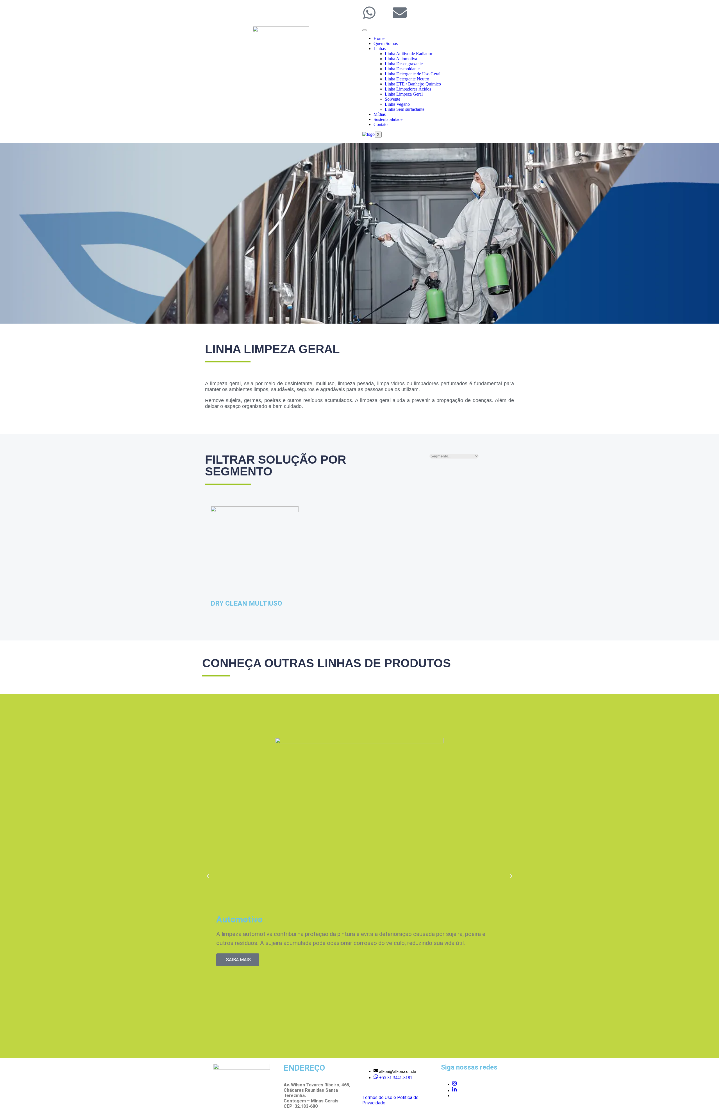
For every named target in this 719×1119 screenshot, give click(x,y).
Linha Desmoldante (402, 68)
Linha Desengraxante (404, 63)
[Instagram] (454, 1084)
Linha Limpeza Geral (404, 94)
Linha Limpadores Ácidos (408, 89)
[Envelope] (400, 13)
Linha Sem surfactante (405, 109)
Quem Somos (386, 43)
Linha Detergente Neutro (407, 78)
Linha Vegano (397, 104)
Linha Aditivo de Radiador (408, 53)
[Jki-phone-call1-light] (384, 13)
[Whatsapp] (369, 13)
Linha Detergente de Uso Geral (412, 73)
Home (379, 38)
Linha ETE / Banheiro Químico (413, 84)
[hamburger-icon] (364, 30)
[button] (208, 876)
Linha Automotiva (401, 58)
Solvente (392, 99)
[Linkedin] (454, 1090)
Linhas (380, 48)
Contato (381, 124)
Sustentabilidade (388, 119)
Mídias (380, 114)
